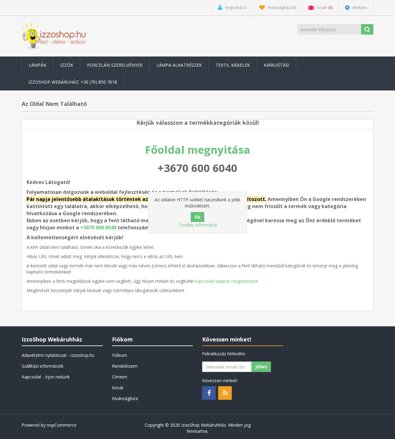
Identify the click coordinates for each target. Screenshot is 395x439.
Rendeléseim (125, 366)
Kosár (118, 388)
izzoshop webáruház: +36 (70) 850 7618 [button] (72, 82)
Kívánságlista (125, 398)
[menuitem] (37, 64)
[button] (37, 64)
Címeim (119, 377)
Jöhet (261, 367)
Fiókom (119, 355)
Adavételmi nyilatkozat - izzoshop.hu (58, 355)
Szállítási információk (43, 366)
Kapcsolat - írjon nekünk (46, 377)
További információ (197, 225)
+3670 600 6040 (98, 227)
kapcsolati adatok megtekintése (226, 281)
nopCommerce (62, 425)
